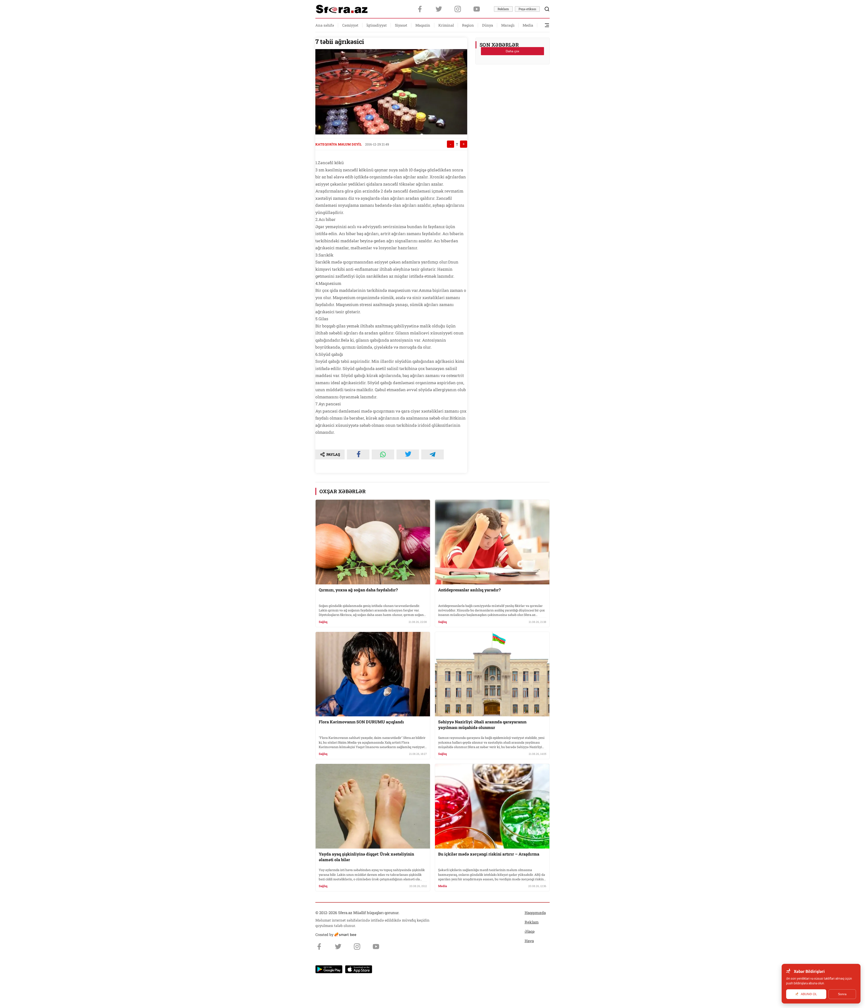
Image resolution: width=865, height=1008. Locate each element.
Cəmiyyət (350, 25)
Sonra (842, 994)
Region (468, 25)
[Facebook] (420, 9)
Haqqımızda (535, 912)
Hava (529, 940)
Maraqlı (507, 25)
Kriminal (446, 25)
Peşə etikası (527, 9)
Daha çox (512, 51)
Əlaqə (530, 931)
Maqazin (422, 25)
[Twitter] (439, 9)
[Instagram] (458, 9)
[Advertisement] (512, 79)
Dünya (487, 25)
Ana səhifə (324, 25)
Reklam (503, 9)
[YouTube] (476, 9)
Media (528, 25)
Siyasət (401, 25)
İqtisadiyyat (376, 25)
